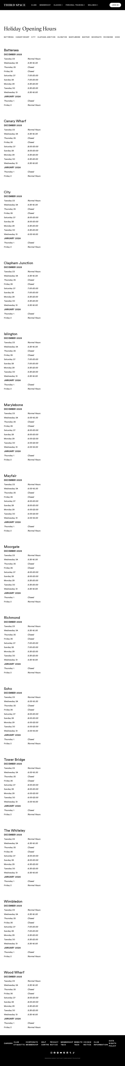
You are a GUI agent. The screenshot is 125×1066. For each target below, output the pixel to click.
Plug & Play (76, 1058)
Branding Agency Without (54, 1058)
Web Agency (68, 1058)
